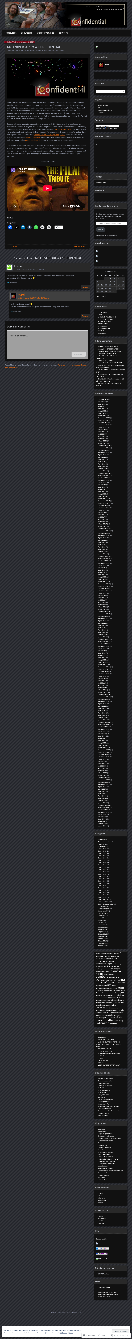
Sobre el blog (10, 33)
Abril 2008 (101, 768)
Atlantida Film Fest (104, 842)
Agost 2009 (102, 731)
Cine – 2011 (102, 874)
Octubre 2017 (103, 505)
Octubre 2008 (103, 754)
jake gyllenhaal (109, 990)
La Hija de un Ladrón (62, 129)
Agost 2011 (102, 676)
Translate (113, 128)
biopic (109, 964)
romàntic (99, 1013)
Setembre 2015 (103, 563)
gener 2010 (102, 720)
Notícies (101, 920)
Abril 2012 (101, 658)
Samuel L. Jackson (110, 1013)
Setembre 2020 (103, 425)
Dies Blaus (102, 1150)
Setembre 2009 (103, 729)
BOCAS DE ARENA (104, 321)
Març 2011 (102, 688)
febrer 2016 (102, 552)
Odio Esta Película (104, 1108)
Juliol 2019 (102, 457)
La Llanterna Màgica (105, 1099)
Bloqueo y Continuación (106, 1136)
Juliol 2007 (102, 789)
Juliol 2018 (102, 485)
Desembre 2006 (104, 805)
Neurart (101, 1223)
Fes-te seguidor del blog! (106, 206)
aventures (102, 961)
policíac (100, 1007)
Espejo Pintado (103, 1095)
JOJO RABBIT (13, 247)
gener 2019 (102, 471)
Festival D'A (102, 913)
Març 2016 (102, 549)
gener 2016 (102, 554)
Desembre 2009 (104, 722)
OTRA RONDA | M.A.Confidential (109, 370)
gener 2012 (102, 664)
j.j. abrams (100, 990)
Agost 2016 (102, 538)
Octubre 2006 (103, 810)
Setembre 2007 (103, 784)
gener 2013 (102, 637)
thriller (108, 1020)
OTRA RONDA (103, 324)
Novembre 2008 (104, 752)
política (109, 1008)
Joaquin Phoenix (114, 993)
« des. (98, 296)
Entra (100, 1290)
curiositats (114, 977)
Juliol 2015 (102, 568)
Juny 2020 (101, 432)
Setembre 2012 (103, 646)
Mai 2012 (101, 655)
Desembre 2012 (104, 639)
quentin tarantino (110, 1010)
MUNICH (101, 1063)
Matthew (101, 347)
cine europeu (115, 969)
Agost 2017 (102, 510)
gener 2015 (102, 581)
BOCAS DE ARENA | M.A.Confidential (111, 365)
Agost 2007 (102, 787)
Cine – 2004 (102, 858)
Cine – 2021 (102, 897)
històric (115, 985)
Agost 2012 (102, 648)
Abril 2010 (101, 713)
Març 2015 (102, 577)
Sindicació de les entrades (107, 1292)
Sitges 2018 (102, 945)
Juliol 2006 (102, 817)
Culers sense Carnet (105, 1141)
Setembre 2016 (103, 535)
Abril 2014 (101, 602)
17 (114, 285)
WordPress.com (104, 1297)
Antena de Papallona (105, 1079)
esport (98, 983)
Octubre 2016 (103, 533)
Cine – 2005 (102, 860)
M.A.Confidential (48, 50)
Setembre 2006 (103, 812)
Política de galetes (66, 1333)
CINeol (100, 1193)
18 (118, 285)
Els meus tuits (101, 183)
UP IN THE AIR (103, 1060)
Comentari (78, 354)
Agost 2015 (102, 565)
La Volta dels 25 (103, 1166)
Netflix (104, 1003)
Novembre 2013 (104, 614)
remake (121, 1010)
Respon (85, 287)
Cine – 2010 (102, 872)
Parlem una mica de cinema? (108, 1111)
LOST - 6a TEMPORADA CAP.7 (109, 1065)
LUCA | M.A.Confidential (106, 351)
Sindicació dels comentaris (108, 1294)
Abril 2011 (101, 685)
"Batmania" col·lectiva (106, 1040)
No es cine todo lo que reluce (108, 1106)
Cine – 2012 (102, 876)
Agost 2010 (102, 704)
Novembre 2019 (104, 448)
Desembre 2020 (104, 418)
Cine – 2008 (102, 867)
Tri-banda (101, 1177)
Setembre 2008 (103, 757)
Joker (62, 135)
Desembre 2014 (104, 584)
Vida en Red (102, 1180)
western (113, 1024)
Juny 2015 (101, 570)
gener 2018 (102, 498)
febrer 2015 (102, 579)
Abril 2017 (101, 519)
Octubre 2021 (103, 399)
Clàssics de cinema (105, 1085)
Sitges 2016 (102, 941)
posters (115, 1008)
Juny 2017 (101, 515)
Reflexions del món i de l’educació (110, 1170)
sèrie (119, 1017)
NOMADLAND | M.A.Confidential (109, 374)
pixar (114, 1005)
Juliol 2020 (102, 429)
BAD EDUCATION (113, 349)
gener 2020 (102, 443)
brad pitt (99, 966)
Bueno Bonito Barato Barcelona (109, 1138)
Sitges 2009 (102, 927)
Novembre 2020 (104, 420)
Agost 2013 (102, 621)
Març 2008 (102, 771)
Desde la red (102, 1145)
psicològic (100, 1010)
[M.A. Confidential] (102, 1254)
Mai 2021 (101, 406)
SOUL (119, 351)
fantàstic (106, 982)
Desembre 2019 (104, 445)
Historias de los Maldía (106, 1161)
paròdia (99, 1005)
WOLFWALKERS (112, 347)
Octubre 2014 (103, 588)
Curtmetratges (103, 909)
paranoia (120, 1003)
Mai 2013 (101, 628)
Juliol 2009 (102, 734)
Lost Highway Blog (105, 1102)
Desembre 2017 (104, 501)
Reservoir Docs (103, 1173)
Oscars (101, 922)
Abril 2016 (101, 547)
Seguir (100, 230)
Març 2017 (102, 522)
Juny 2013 (101, 625)
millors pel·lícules (33, 137)
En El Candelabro (104, 1154)
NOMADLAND (103, 326)
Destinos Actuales (104, 1147)
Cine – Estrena (103, 902)
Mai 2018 (101, 489)
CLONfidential (103, 906)
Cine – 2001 (102, 851)
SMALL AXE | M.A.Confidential (108, 379)
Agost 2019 (102, 455)
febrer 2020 (102, 441)
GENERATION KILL (104, 1049)
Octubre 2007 (103, 782)
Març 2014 (102, 605)
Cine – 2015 (102, 883)
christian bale (114, 966)
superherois (109, 1018)
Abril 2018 (101, 492)
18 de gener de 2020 (26, 42)
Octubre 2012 (103, 644)
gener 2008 (102, 775)
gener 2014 (102, 609)
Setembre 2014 (103, 591)
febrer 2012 (102, 662)
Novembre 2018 (104, 475)
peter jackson (107, 1005)
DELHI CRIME (103, 312)
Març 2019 (102, 466)
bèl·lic (106, 966)
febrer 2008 (102, 773)
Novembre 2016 (104, 531)
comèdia (102, 976)
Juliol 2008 (102, 761)
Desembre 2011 (104, 667)
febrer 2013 (102, 634)
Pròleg (100, 1058)
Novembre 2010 (104, 697)
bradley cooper (117, 964)
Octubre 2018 (103, 478)
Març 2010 (102, 715)
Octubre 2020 (103, 422)
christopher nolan (102, 969)
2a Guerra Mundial (103, 954)
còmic (99, 980)
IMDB (100, 1196)
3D (112, 954)
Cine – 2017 (102, 888)
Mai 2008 (101, 766)
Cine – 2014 (102, 881)
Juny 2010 (101, 708)
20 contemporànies (45, 33)
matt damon (119, 998)
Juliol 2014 (102, 595)
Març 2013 (102, 632)
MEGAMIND (102, 1037)
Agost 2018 (102, 482)
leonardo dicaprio (108, 995)
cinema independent (103, 971)
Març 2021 (102, 411)
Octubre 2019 (103, 450)
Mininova (101, 1198)
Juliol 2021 (102, 402)
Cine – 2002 (102, 853)
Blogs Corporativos (105, 1134)
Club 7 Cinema (103, 1088)
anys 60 (116, 956)
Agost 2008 (102, 759)
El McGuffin (102, 1092)
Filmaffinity (102, 1218)
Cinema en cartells (105, 1081)
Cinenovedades (103, 1083)
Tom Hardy (119, 1021)
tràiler (104, 1023)
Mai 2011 (101, 683)
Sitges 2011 (102, 932)
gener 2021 (102, 415)
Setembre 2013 (103, 618)
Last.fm (100, 1221)
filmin (114, 983)
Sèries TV (101, 925)
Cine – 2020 (102, 895)
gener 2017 (102, 526)
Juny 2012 (101, 653)
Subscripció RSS (102, 1239)
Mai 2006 (101, 821)
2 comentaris (59, 50)
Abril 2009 (101, 741)
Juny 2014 (101, 598)
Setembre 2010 (103, 701)
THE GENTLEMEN (116, 363)
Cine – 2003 (102, 856)
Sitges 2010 (102, 929)
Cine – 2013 (102, 879)
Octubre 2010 (103, 699)
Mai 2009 (101, 738)
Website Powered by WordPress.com (66, 1313)
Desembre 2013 (104, 611)
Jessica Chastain (102, 993)
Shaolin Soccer (103, 1175)
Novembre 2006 (104, 807)
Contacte (63, 33)
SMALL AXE (102, 333)
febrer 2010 (102, 717)
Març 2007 (102, 798)
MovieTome (102, 1200)
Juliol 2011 (102, 678)
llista (118, 995)
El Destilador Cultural (105, 1152)
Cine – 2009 (102, 869)
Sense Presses (103, 1113)
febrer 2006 (102, 824)
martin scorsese (102, 998)
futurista (121, 983)
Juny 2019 (101, 459)
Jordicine (101, 1097)
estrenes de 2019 (33, 140)
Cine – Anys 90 (103, 899)
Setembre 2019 (103, 452)
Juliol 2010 (102, 706)
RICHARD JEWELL (80, 247)
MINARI (101, 331)
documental (102, 911)
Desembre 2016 (104, 528)
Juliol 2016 (102, 540)
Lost (99, 918)
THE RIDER (100, 377)
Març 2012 (102, 660)
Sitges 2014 (102, 936)
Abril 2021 (101, 409)
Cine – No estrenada (105, 904)
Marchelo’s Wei (103, 1104)
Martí (14, 42)
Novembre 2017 (104, 503)
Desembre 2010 (104, 694)
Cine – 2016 (102, 886)
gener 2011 (102, 692)
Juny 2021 (101, 404)
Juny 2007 (101, 791)
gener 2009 (102, 747)
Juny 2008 (101, 764)
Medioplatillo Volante (105, 1168)
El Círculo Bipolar (104, 1090)
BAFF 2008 (102, 846)
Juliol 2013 (102, 623)
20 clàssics (26, 33)
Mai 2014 (101, 600)
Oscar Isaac (111, 1003)
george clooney (101, 985)
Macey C (101, 349)
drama (119, 979)
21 (102, 288)
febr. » (103, 296)
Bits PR (100, 1216)
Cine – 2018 (102, 890)
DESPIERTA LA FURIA (105, 319)
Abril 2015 (101, 575)
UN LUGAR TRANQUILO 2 (107, 317)
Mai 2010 (101, 711)
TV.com (100, 1202)
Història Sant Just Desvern (108, 1159)
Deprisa (101, 1143)
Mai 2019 (101, 462)
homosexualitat (101, 988)
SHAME (98, 386)
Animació (101, 839)
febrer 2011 (102, 690)
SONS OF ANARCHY (105, 1051)
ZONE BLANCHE (103, 367)
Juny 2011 (101, 681)
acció (117, 953)
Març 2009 (102, 743)
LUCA (100, 315)
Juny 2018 (101, 487)
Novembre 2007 (104, 780)
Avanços (101, 844)
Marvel (111, 998)
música (99, 1003)
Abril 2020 (101, 436)
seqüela (109, 1015)
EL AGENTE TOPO (104, 328)
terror (99, 1020)
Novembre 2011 (104, 669)
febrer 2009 (102, 745)
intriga (121, 988)
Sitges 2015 (102, 939)
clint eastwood (109, 974)
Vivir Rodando (103, 1115)
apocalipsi (99, 959)
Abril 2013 (101, 630)
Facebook (99, 190)
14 (102, 285)
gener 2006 (102, 826)
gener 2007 (102, 803)
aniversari (31, 50)
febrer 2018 (102, 496)
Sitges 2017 (102, 943)
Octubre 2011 (103, 671)
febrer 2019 (102, 469)
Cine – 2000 (102, 849)
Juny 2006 (101, 819)
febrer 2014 (102, 607)
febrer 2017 (102, 524)
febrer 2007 (102, 800)
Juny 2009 (101, 736)
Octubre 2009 (103, 727)
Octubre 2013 (103, 616)
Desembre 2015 (104, 556)
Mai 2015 (101, 572)
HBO (109, 985)
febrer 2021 (102, 413)
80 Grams (101, 1129)
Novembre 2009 (104, 724)
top (97, 1024)
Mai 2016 (101, 545)
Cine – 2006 (102, 862)
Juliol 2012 (102, 651)
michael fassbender (103, 1000)
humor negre (112, 988)
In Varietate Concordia (106, 1164)
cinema (38, 50)
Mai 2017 (101, 517)
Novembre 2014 (104, 586)
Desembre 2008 (104, 750)
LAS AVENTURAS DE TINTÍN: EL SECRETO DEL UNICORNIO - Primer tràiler (109, 1044)
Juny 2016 (101, 542)
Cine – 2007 (102, 865)
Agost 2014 (102, 593)
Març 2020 (102, 439)
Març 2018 (102, 494)
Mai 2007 (101, 794)
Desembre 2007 (104, 777)
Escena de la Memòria (106, 1157)
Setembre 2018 (103, 480)
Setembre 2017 (103, 508)
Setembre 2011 (103, 674)
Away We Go (102, 1131)
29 (106, 291)
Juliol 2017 (102, 512)
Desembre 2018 (104, 473)
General (17, 50)
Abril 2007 (101, 796)
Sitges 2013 (102, 934)
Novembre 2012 (104, 641)
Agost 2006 (102, 814)
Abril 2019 (101, 464)
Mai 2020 (101, 434)
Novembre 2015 (104, 558)
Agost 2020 (102, 427)
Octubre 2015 (103, 561)
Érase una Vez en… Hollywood (46, 135)
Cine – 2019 (102, 892)
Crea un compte (104, 1287)
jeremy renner (120, 990)
